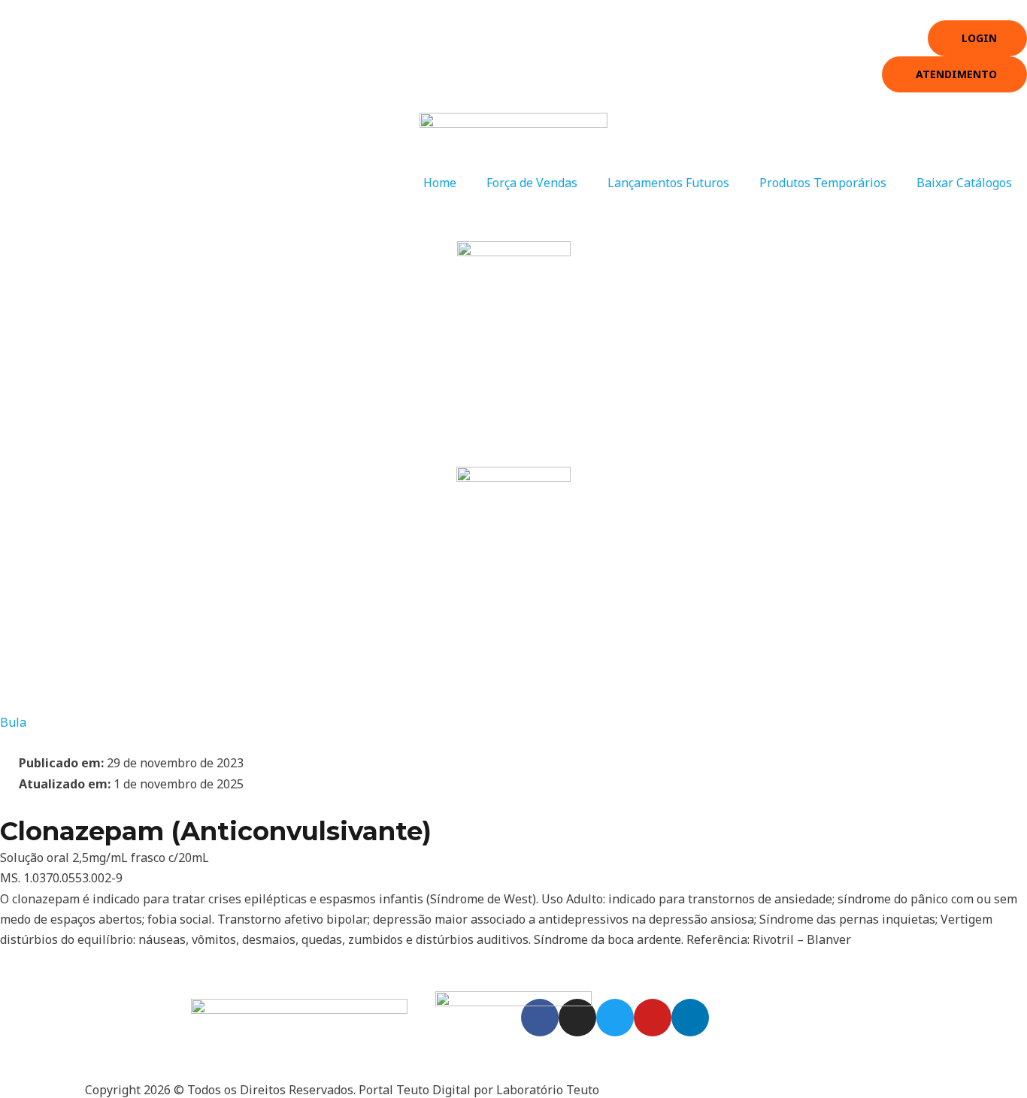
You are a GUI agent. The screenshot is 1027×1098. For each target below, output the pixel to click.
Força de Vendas (531, 182)
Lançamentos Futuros (668, 182)
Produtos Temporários (822, 182)
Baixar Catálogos (964, 182)
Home (439, 182)
